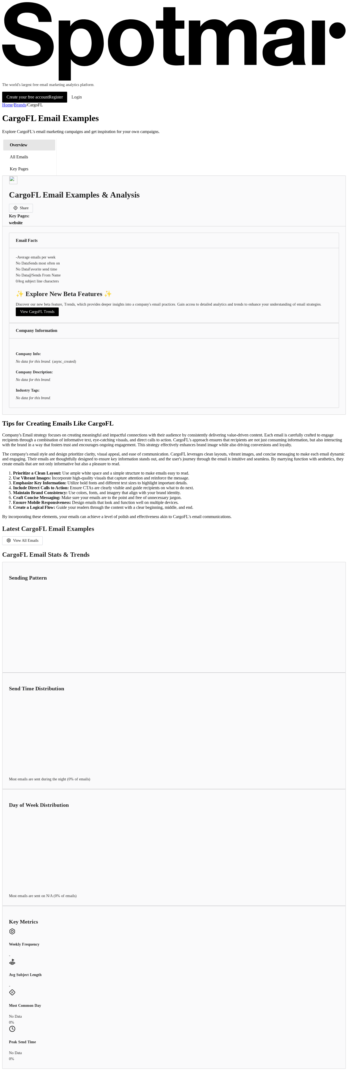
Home (7, 105)
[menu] (29, 157)
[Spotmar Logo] (174, 79)
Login (77, 97)
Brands (20, 105)
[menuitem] (29, 145)
